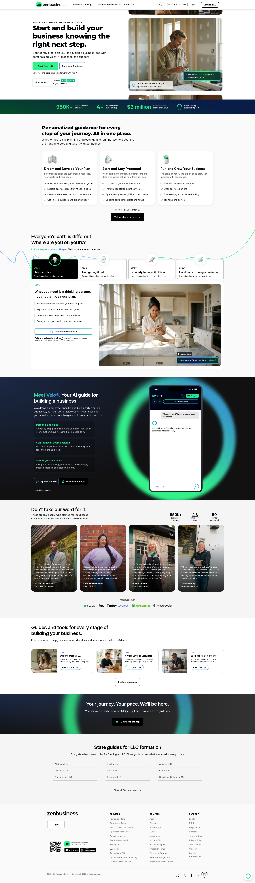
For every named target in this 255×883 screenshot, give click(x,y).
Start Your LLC (45, 66)
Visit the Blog (156, 840)
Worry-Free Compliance (121, 828)
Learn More (68, 667)
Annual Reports (117, 836)
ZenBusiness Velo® (119, 840)
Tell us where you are (125, 217)
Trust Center (195, 845)
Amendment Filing (118, 853)
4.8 (195, 514)
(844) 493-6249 (176, 4)
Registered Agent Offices (161, 862)
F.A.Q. (191, 823)
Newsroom (155, 836)
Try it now (132, 667)
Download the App (75, 481)
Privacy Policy (195, 840)
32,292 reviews (60, 83)
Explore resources (127, 682)
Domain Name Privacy (120, 862)
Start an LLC (210, 4)
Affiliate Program (157, 849)
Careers (153, 823)
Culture (153, 832)
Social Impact (156, 828)
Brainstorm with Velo (66, 331)
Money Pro (115, 845)
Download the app (130, 721)
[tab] (54, 269)
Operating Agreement (120, 832)
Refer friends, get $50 (160, 858)
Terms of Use (195, 836)
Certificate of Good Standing (123, 858)
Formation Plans (117, 819)
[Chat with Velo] (248, 876)
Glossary (193, 849)
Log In (56, 824)
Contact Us (194, 832)
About (152, 819)
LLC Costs (115, 849)
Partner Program (157, 845)
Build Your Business (72, 66)
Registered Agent (118, 823)
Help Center (195, 828)
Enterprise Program (159, 853)
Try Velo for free (48, 481)
